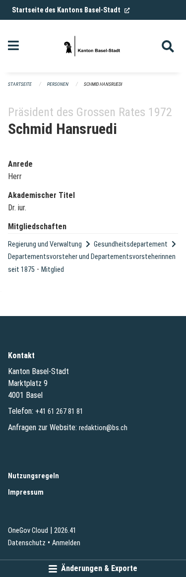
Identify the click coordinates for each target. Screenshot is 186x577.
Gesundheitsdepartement (131, 244)
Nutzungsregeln (33, 476)
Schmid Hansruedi (103, 84)
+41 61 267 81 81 (59, 411)
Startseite (20, 84)
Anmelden (66, 543)
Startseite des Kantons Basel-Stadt (71, 10)
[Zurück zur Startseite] (92, 46)
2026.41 (65, 530)
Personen (57, 84)
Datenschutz (27, 543)
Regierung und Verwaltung (45, 244)
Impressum (26, 492)
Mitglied (52, 269)
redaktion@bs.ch (103, 428)
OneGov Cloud (28, 530)
